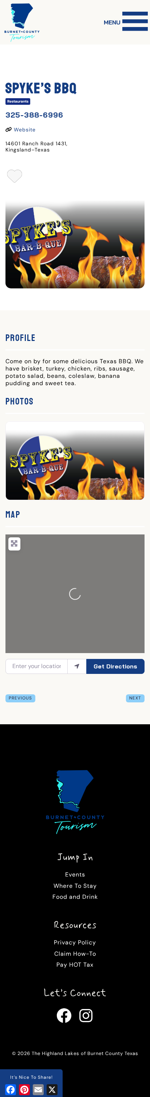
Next (135, 698)
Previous (20, 698)
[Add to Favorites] (14, 178)
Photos (19, 401)
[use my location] (77, 666)
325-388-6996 (34, 114)
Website (25, 129)
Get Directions (115, 666)
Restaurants (17, 101)
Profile (20, 338)
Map (13, 514)
